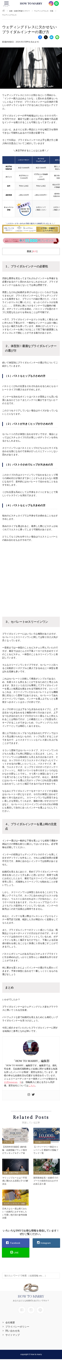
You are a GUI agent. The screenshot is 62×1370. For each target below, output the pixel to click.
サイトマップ (12, 1335)
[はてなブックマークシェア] (51, 37)
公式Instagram (10, 1082)
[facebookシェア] (40, 37)
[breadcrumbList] (3, 11)
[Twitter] (33, 1095)
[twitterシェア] (45, 37)
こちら (31, 1085)
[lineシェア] (57, 37)
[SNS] (22, 1310)
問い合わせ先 (12, 1330)
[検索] (56, 1274)
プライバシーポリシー (17, 1326)
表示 (35, 251)
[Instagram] (28, 1095)
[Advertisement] (31, 578)
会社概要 (10, 1322)
